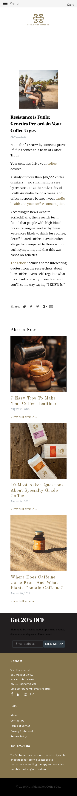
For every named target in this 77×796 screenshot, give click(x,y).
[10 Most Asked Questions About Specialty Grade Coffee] (38, 479)
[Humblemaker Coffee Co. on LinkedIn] (19, 694)
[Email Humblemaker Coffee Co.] (32, 694)
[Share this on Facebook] (30, 307)
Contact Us (17, 720)
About (14, 715)
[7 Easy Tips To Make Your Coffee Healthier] (38, 392)
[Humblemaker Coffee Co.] (38, 20)
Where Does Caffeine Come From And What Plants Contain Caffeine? (36, 582)
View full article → (24, 417)
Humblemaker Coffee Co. (43, 787)
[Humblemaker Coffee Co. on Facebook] (12, 694)
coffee (52, 163)
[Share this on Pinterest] (37, 307)
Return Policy (18, 736)
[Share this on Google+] (44, 307)
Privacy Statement (21, 731)
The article (18, 263)
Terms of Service (20, 725)
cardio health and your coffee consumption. (38, 201)
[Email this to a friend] (50, 307)
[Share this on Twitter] (24, 307)
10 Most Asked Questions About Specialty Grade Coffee (37, 490)
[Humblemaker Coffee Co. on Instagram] (26, 694)
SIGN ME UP (54, 644)
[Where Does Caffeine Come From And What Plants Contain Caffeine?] (38, 571)
